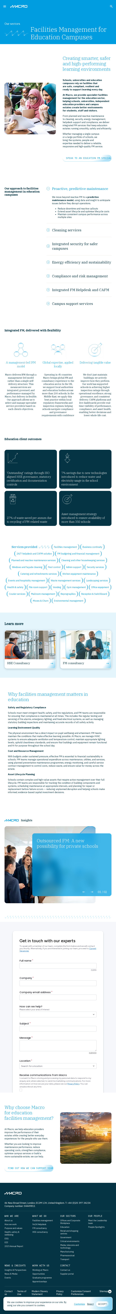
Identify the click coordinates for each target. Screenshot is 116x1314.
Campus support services (72, 303)
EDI (6, 1242)
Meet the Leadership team (97, 1222)
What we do (39, 1216)
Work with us (40, 1265)
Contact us (65, 1270)
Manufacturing (67, 1251)
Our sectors (68, 1216)
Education (64, 1227)
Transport (64, 1259)
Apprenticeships (39, 1281)
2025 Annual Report (14, 1246)
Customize (79, 1304)
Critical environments (69, 1241)
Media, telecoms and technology (69, 1246)
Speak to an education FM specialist (88, 158)
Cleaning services (66, 230)
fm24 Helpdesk (39, 1224)
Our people (95, 1216)
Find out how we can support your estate (30, 1168)
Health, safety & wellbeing (12, 1233)
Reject (90, 1304)
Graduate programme (42, 1277)
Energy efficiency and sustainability (81, 262)
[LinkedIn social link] (109, 1292)
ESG (6, 1238)
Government (65, 1237)
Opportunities (38, 1273)
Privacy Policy (60, 1293)
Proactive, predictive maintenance (80, 188)
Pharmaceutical (67, 1255)
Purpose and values (13, 1228)
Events (8, 1277)
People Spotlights (96, 1227)
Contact (65, 1265)
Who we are (12, 1216)
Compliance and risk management (80, 276)
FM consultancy (39, 1228)
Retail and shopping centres (69, 1232)
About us (9, 1220)
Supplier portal (67, 1273)
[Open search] (111, 6)
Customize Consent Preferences (81, 1293)
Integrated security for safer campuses (75, 246)
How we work (11, 1224)
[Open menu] (5, 6)
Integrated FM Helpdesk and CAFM (80, 290)
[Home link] (18, 6)
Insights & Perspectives (15, 1270)
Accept (102, 1304)
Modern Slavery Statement (40, 1293)
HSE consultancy (40, 1232)
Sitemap (104, 1291)
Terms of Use (21, 1293)
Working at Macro (40, 1270)
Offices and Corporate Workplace (70, 1222)
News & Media (11, 1273)
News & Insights (15, 1265)
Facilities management (42, 1220)
